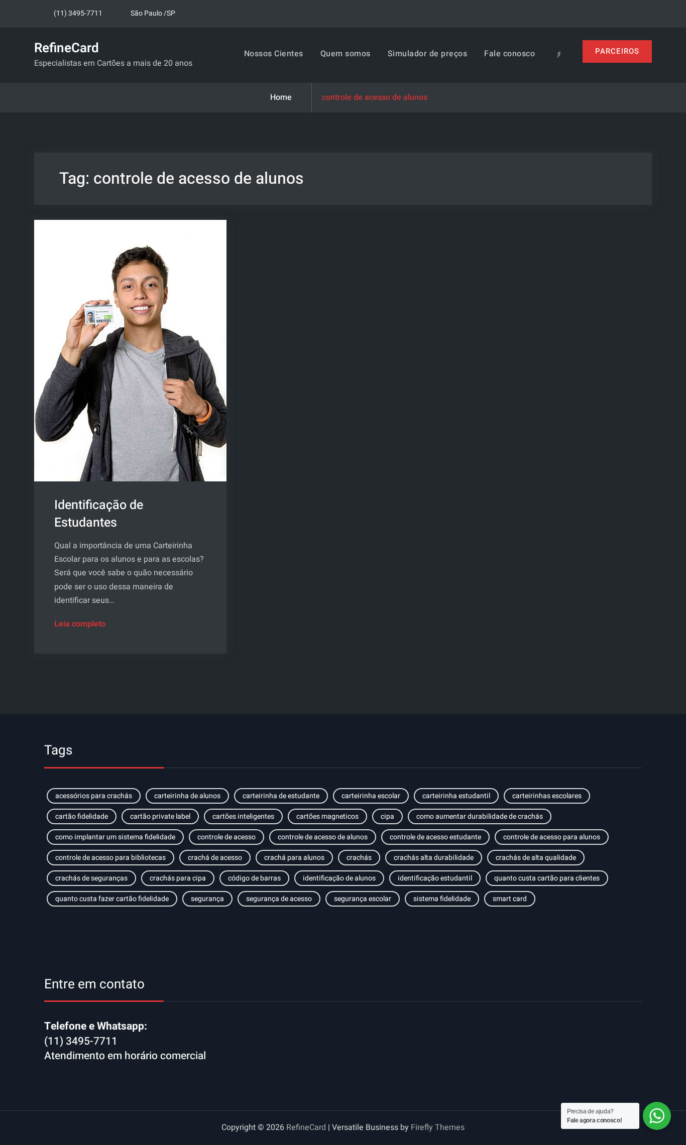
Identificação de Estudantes (98, 514)
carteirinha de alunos (187, 796)
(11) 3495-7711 (78, 13)
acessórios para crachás (93, 796)
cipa (387, 816)
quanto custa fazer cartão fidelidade (112, 899)
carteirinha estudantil (456, 796)
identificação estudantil (435, 878)
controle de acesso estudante (435, 837)
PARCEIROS (617, 51)
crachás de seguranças (91, 878)
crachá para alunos (294, 857)
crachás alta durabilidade (434, 857)
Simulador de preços (428, 54)
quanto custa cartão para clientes (547, 878)
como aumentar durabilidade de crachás (479, 816)
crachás (359, 857)
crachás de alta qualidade (536, 857)
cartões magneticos (327, 816)
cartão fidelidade (81, 816)
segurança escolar (362, 899)
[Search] (558, 54)
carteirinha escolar (370, 796)
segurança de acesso (279, 899)
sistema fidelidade (442, 899)
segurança (207, 899)
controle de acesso (226, 837)
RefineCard (66, 48)
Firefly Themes (438, 1127)
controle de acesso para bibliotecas (110, 857)
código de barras (254, 878)
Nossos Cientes (273, 54)
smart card (510, 899)
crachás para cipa (178, 878)
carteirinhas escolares (547, 796)
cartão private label (160, 816)
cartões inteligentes (243, 816)
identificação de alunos (339, 878)
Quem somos (345, 54)
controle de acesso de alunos (323, 837)
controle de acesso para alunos (551, 837)
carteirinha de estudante (281, 796)
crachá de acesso (215, 857)
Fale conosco (509, 54)
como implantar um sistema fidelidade (115, 837)
